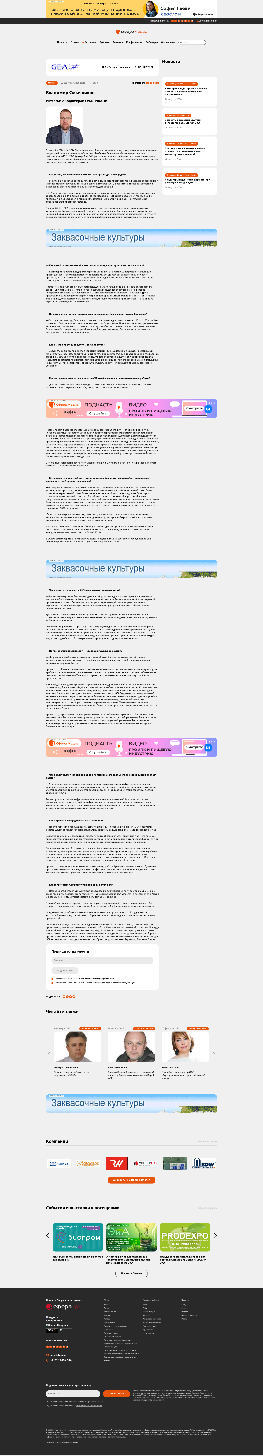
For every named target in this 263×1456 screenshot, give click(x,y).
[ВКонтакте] (147, 83)
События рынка (207, 1208)
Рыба (145, 1308)
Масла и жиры (149, 1312)
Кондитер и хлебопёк (152, 1319)
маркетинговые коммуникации (89, 1406)
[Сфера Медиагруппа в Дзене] (172, 22)
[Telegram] (151, 83)
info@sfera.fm (58, 1355)
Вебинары (152, 42)
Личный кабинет (208, 21)
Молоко (146, 1315)
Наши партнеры (207, 1141)
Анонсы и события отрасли (115, 1326)
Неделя (184, 1312)
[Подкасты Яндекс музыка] (192, 22)
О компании (168, 42)
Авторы (107, 1319)
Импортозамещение (112, 1337)
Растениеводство (150, 1326)
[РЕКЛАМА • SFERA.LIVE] (131, 16)
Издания (107, 1315)
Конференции (134, 42)
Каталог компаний (111, 1312)
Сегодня (184, 1305)
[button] (49, 1053)
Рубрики (105, 42)
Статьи (75, 42)
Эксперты (90, 42)
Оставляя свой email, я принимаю (84, 979)
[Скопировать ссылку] (154, 83)
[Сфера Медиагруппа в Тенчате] (185, 22)
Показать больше (131, 1273)
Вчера (184, 1308)
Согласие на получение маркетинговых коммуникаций (109, 983)
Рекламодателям (111, 1333)
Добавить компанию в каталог (131, 1180)
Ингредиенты (148, 1333)
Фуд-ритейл (148, 1330)
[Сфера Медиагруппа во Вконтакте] (175, 22)
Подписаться (65, 970)
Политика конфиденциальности (117, 1340)
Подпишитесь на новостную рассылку (68, 1385)
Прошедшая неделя (189, 1315)
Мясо (145, 1305)
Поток (106, 1308)
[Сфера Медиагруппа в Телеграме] (182, 22)
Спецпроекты (109, 1323)
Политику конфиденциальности (98, 979)
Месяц (184, 1319)
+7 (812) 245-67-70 (61, 1360)
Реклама (118, 42)
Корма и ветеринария (152, 1323)
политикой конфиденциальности (89, 1402)
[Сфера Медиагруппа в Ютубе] (179, 22)
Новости (62, 42)
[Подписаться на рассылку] (188, 22)
